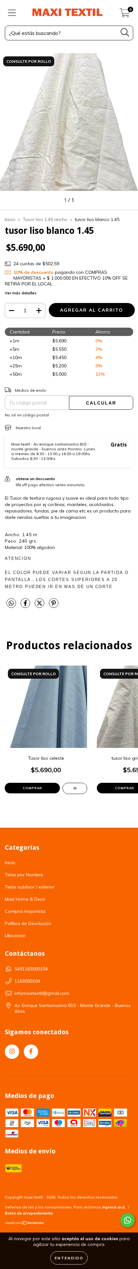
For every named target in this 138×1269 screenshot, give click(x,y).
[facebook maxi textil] (31, 1051)
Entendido (69, 1258)
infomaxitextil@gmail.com (41, 993)
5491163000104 (31, 969)
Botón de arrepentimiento (29, 1213)
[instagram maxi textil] (12, 1051)
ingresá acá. (114, 1207)
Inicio (10, 219)
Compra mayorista (25, 911)
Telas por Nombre (24, 875)
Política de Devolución (28, 923)
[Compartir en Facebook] (26, 606)
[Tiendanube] (25, 1223)
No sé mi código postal (27, 415)
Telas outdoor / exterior (30, 887)
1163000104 (27, 981)
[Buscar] (125, 32)
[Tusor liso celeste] (75, 788)
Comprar (32, 788)
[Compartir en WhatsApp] (11, 603)
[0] (124, 14)
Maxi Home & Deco (25, 899)
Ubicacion (15, 935)
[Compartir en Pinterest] (53, 606)
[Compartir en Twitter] (40, 606)
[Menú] (12, 13)
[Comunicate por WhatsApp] (127, 1220)
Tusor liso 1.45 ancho (45, 219)
